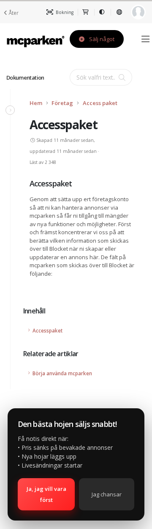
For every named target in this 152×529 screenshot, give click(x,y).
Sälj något (101, 39)
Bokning (63, 12)
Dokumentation (25, 77)
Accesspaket (47, 330)
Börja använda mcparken (62, 373)
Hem (36, 103)
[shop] (86, 12)
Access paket (100, 103)
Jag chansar (107, 494)
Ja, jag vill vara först (46, 494)
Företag (62, 103)
